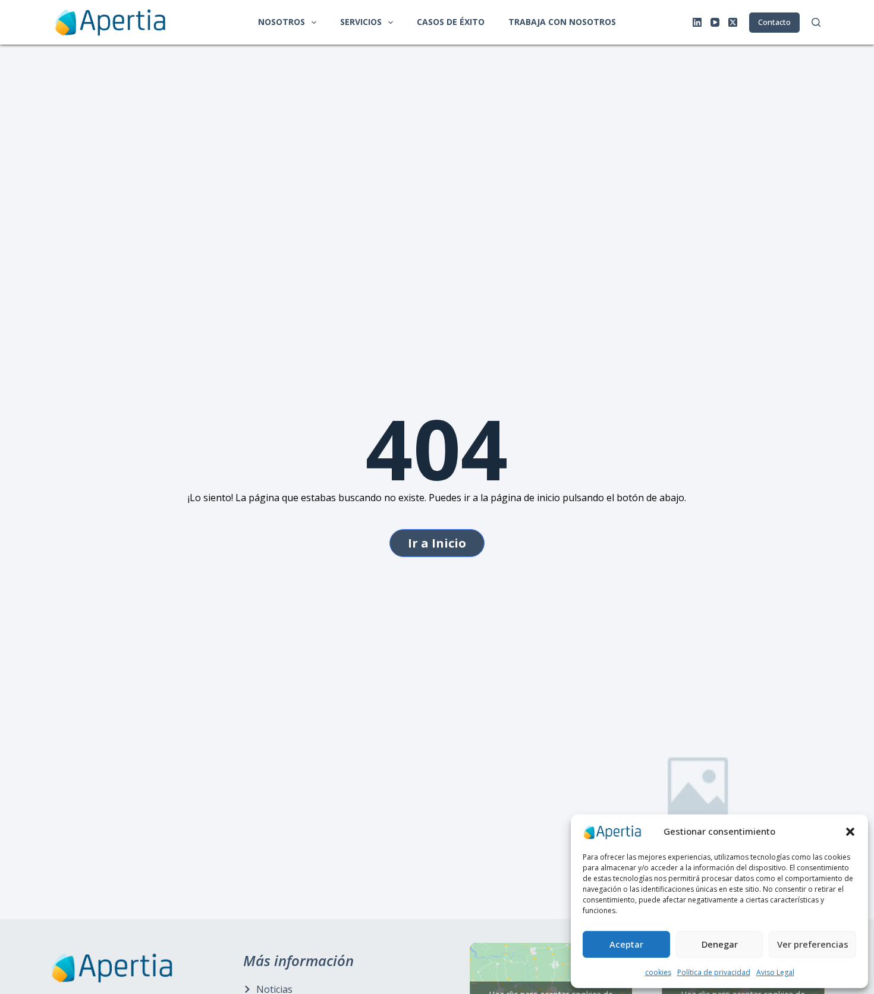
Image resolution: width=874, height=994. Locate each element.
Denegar (720, 944)
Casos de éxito (451, 21)
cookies (658, 972)
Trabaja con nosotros (562, 21)
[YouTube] (714, 22)
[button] (850, 832)
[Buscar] (816, 22)
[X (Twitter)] (732, 22)
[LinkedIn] (697, 22)
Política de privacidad (713, 972)
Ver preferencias (812, 944)
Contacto (774, 22)
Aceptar (626, 944)
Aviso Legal (775, 972)
